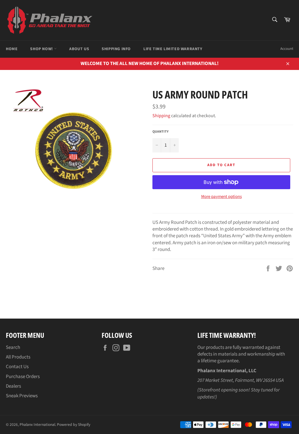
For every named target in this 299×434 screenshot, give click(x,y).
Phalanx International (37, 424)
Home (12, 49)
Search (13, 347)
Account (286, 48)
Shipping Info (116, 49)
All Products (18, 357)
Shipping (161, 116)
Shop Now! (42, 49)
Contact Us (17, 366)
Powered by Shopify (73, 424)
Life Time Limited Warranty (172, 49)
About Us (79, 49)
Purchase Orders (23, 376)
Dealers (13, 386)
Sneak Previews (22, 395)
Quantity (160, 131)
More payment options (221, 197)
